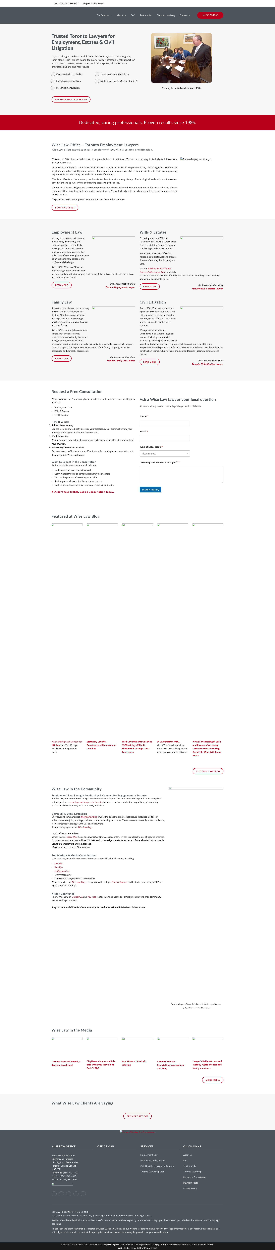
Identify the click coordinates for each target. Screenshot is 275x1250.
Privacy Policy (190, 1188)
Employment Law (149, 1154)
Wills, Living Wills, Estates (152, 1160)
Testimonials (146, 15)
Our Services (103, 15)
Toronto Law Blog (166, 15)
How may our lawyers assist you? (159, 462)
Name (144, 416)
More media (213, 1080)
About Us (121, 15)
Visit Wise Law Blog (208, 771)
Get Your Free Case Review (71, 99)
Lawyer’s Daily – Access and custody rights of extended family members (207, 1065)
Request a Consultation (94, 3)
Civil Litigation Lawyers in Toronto (157, 1166)
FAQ (133, 15)
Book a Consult (65, 207)
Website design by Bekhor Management (137, 1247)
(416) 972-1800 (65, 3)
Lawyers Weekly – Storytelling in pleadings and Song (170, 1065)
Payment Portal (191, 1182)
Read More (61, 285)
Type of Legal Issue (151, 447)
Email (144, 431)
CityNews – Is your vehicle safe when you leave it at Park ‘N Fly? (101, 1065)
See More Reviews (137, 1116)
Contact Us (185, 15)
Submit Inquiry (150, 489)
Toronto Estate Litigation (152, 1171)
